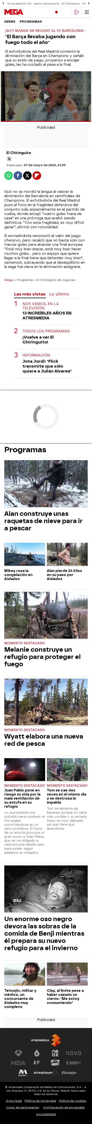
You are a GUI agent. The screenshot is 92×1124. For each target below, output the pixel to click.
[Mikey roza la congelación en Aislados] (24, 555)
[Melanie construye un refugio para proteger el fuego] (46, 616)
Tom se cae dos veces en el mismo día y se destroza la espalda (66, 796)
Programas (31, 21)
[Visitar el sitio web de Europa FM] (73, 1063)
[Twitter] (9, 159)
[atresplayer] (76, 12)
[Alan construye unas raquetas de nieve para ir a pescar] (46, 484)
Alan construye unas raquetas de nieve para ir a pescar (43, 521)
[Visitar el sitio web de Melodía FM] (22, 1073)
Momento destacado (24, 643)
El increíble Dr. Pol (19, 3)
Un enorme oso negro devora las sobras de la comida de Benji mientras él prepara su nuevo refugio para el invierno (44, 933)
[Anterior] (3, 3)
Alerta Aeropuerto (46, 3)
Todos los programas (46, 331)
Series (9, 21)
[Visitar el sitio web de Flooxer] (69, 1073)
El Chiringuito (71, 3)
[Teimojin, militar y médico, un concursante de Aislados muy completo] (24, 974)
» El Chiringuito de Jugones (55, 280)
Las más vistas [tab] (30, 294)
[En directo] (56, 12)
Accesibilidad (46, 1114)
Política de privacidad (40, 1100)
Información (36, 355)
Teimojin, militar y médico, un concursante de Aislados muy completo (20, 999)
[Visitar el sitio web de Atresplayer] (46, 1073)
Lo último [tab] (59, 294)
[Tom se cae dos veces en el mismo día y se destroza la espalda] (67, 770)
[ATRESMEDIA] (46, 1040)
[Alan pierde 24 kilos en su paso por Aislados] (67, 555)
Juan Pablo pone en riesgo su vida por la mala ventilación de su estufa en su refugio (22, 798)
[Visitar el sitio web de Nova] (73, 1053)
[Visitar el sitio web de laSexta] (36, 1053)
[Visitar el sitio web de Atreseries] (36, 1063)
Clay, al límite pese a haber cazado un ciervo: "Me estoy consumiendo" (65, 997)
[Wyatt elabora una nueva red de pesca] (46, 702)
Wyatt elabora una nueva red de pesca (43, 740)
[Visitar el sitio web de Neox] (55, 1053)
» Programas (23, 280)
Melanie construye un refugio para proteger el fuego (42, 657)
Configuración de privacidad (64, 1107)
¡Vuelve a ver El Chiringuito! (38, 340)
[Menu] (87, 12)
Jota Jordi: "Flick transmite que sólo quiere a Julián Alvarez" (47, 366)
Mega (8, 280)
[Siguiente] (89, 3)
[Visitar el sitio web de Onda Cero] (55, 1063)
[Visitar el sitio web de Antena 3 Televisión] (18, 1053)
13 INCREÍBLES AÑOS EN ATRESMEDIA (46, 315)
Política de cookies (72, 1100)
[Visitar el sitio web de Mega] (18, 1063)
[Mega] (22, 12)
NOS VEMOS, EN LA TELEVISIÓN (40, 306)
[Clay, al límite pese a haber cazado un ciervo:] (67, 974)
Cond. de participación (22, 1107)
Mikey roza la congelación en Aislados (18, 575)
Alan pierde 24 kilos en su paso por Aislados (64, 575)
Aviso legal (14, 1100)
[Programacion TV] (66, 12)
